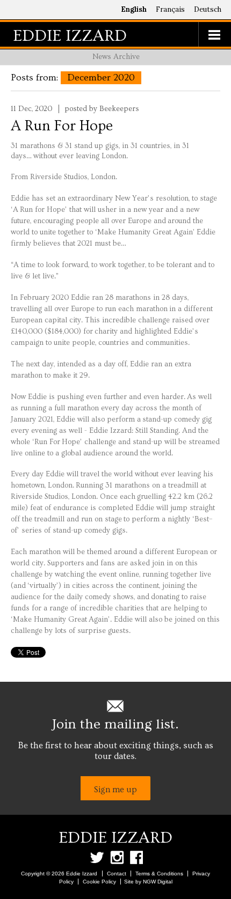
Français (170, 9)
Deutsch (207, 9)
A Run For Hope (62, 126)
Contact (116, 873)
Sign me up (115, 789)
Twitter (98, 857)
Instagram (118, 857)
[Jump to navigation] (214, 34)
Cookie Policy (99, 882)
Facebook (138, 857)
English (134, 9)
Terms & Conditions (159, 873)
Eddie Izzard (70, 35)
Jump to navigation (215, 34)
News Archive (116, 57)
